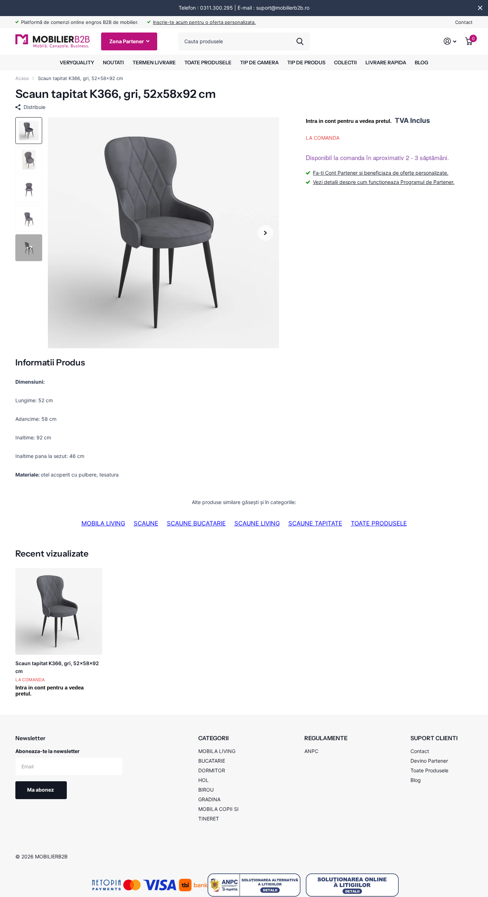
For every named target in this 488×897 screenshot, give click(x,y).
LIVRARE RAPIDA (385, 62)
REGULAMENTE (326, 738)
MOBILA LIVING (103, 523)
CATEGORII (213, 738)
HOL (203, 780)
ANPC (311, 751)
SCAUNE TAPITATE (315, 523)
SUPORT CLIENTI (434, 738)
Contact (464, 22)
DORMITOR (211, 770)
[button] (265, 232)
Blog (415, 780)
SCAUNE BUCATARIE (196, 523)
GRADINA (209, 799)
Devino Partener (429, 761)
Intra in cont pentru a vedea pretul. (349, 121)
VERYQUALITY (77, 62)
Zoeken (300, 41)
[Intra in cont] (450, 41)
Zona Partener (127, 41)
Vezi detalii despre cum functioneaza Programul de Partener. (383, 182)
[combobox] (244, 41)
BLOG (421, 62)
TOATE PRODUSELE (207, 62)
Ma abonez (41, 790)
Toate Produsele (429, 770)
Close (480, 8)
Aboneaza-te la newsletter (47, 751)
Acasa (22, 78)
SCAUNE (146, 523)
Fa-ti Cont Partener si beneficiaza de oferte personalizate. (380, 173)
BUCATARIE (211, 761)
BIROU (206, 790)
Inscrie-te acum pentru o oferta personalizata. (204, 22)
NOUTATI (113, 62)
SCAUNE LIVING (257, 523)
